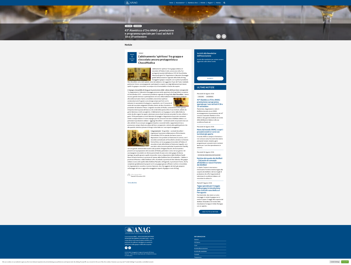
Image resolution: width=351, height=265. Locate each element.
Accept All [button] (345, 262)
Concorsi (128, 26)
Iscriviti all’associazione (201, 248)
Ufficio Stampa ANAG (136, 174)
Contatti (196, 254)
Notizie (218, 3)
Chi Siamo (197, 242)
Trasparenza (197, 257)
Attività (202, 3)
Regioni (210, 3)
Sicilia (141, 53)
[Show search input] (224, 3)
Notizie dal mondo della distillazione (209, 155)
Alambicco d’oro (193, 3)
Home (171, 3)
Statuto (196, 239)
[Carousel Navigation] (175, 36)
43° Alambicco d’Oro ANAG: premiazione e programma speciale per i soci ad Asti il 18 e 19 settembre (149, 33)
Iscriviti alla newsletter (200, 251)
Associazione (180, 3)
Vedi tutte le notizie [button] (210, 212)
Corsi (195, 245)
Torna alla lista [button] (132, 183)
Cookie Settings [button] (335, 262)
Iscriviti (210, 78)
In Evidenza (137, 26)
